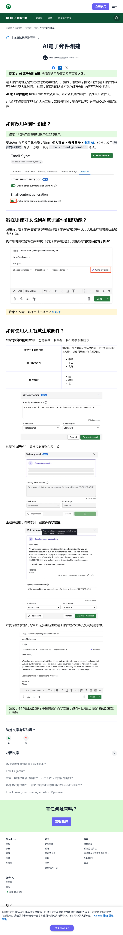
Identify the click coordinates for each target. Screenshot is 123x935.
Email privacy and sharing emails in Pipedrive (34, 792)
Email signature (15, 771)
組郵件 (56, 312)
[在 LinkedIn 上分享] (60, 68)
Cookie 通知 (101, 915)
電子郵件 (19, 27)
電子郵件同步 (31, 27)
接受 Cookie (62, 927)
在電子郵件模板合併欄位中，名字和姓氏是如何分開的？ (40, 778)
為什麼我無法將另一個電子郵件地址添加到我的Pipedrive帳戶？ (44, 785)
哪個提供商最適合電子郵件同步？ (26, 764)
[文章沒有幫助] (26, 738)
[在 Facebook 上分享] (53, 68)
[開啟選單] (114, 6)
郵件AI (89, 142)
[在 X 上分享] (66, 68)
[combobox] (9, 906)
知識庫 (9, 27)
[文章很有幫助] (8, 738)
